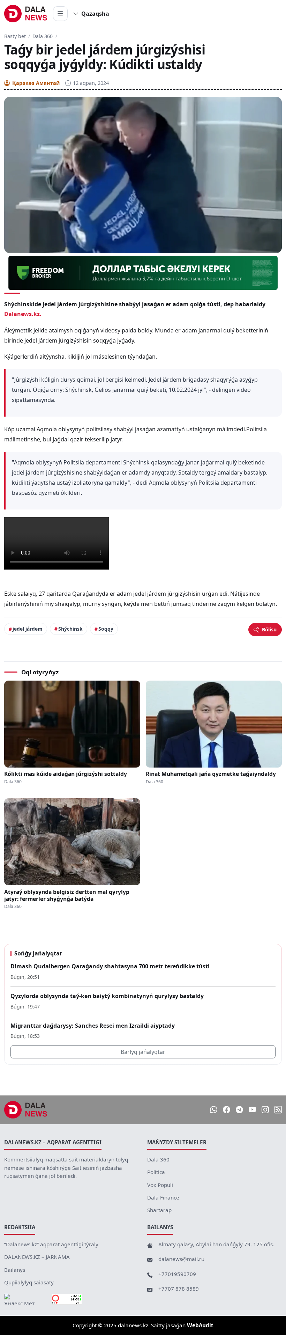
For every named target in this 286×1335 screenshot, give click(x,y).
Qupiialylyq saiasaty (29, 1282)
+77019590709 (177, 1273)
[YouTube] (252, 1109)
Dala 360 (42, 36)
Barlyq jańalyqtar (143, 1052)
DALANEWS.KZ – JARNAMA (37, 1256)
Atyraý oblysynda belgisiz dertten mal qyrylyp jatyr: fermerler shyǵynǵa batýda (66, 895)
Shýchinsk (70, 628)
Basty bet (15, 36)
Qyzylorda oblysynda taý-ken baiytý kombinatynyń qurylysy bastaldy (107, 996)
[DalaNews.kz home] (25, 13)
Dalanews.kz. (23, 314)
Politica (156, 1171)
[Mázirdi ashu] (60, 13)
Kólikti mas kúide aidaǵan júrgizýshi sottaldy (65, 773)
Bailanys (14, 1269)
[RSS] (278, 1109)
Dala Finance (163, 1197)
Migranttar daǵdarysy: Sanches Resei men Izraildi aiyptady (92, 1025)
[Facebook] (226, 1109)
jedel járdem (28, 628)
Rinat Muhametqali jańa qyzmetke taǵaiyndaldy (211, 773)
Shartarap (159, 1209)
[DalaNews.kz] (25, 1109)
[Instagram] (265, 1109)
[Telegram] (239, 1109)
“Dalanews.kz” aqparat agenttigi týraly (51, 1244)
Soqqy (105, 628)
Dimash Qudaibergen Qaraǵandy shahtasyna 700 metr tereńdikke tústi (110, 966)
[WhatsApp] (213, 1109)
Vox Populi (160, 1184)
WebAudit (200, 1325)
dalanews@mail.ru (181, 1258)
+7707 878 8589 (178, 1288)
